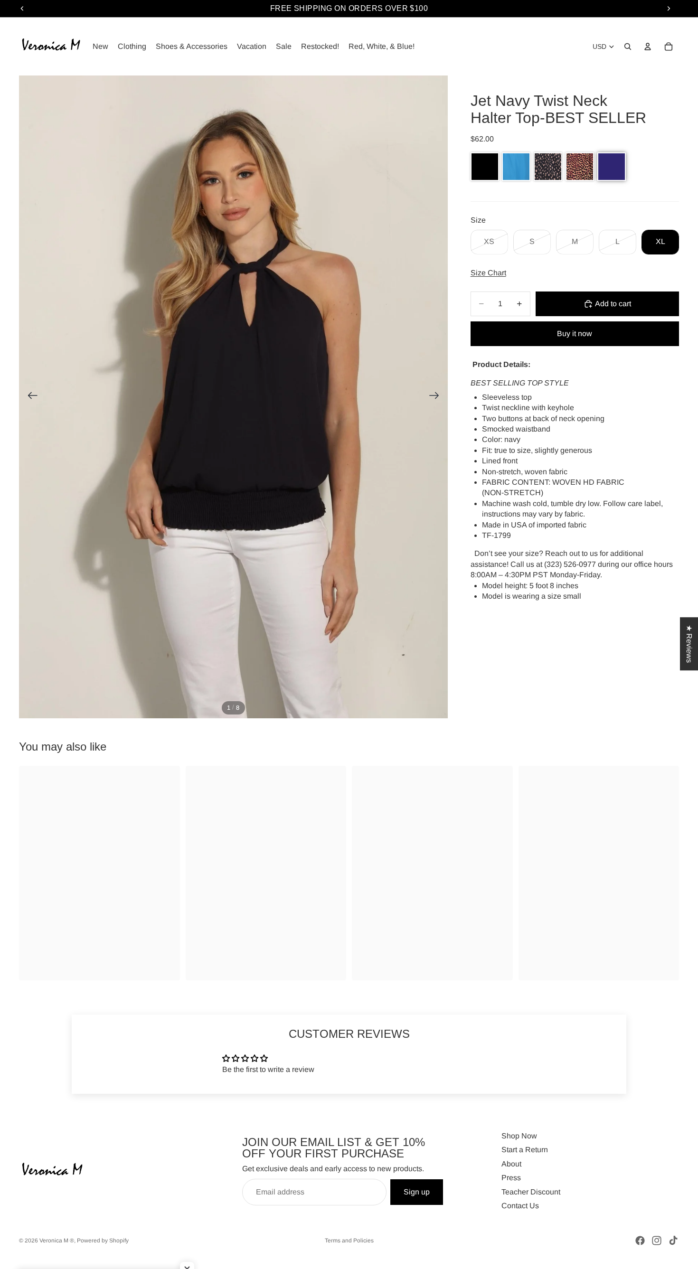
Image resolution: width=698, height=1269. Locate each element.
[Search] (627, 46)
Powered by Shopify (103, 1240)
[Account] (647, 46)
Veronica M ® (56, 1240)
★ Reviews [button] (689, 644)
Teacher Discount (530, 1192)
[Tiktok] (673, 1240)
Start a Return (524, 1150)
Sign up (417, 1192)
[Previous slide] (29, 396)
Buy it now (574, 333)
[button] (485, 166)
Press (511, 1178)
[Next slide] (437, 396)
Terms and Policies (349, 1240)
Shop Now (519, 1136)
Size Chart (488, 273)
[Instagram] (656, 1240)
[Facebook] (640, 1240)
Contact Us (520, 1206)
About (511, 1164)
